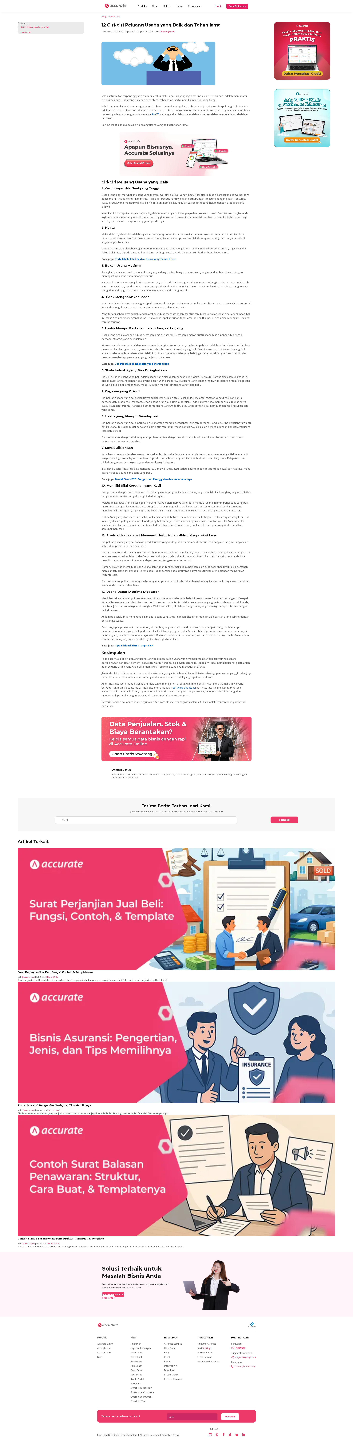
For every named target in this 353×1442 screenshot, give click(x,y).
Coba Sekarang (237, 6)
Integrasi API (170, 1365)
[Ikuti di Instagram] (210, 1434)
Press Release (205, 1356)
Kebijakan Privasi (170, 1434)
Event (167, 1356)
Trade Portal (137, 1379)
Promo (167, 1361)
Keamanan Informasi (208, 1361)
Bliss (99, 1356)
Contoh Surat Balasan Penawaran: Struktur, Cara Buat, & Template (61, 1238)
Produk (142, 6)
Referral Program (173, 1379)
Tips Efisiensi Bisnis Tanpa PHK (134, 645)
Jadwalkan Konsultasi (113, 1294)
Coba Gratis (108, 1297)
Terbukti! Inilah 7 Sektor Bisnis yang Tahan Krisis (145, 259)
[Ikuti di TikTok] (230, 1434)
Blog (103, 16)
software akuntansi (184, 687)
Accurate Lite (104, 1348)
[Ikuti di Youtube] (237, 1434)
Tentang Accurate (207, 1343)
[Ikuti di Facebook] (223, 1434)
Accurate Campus (173, 1343)
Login (219, 6)
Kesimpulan (26, 32)
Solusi (167, 6)
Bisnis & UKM (114, 16)
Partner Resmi (205, 1352)
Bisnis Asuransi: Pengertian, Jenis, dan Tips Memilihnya (54, 1105)
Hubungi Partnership (245, 1366)
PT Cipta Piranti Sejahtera (124, 1434)
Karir (204, 1348)
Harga (179, 6)
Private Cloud (171, 1374)
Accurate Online (105, 1343)
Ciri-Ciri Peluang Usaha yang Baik (35, 27)
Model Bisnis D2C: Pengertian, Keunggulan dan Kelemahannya (153, 479)
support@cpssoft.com (245, 1357)
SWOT (155, 114)
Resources (194, 6)
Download (169, 1370)
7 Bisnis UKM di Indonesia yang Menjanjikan (142, 363)
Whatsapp (240, 1347)
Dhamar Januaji (167, 31)
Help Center (170, 1348)
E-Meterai (136, 1383)
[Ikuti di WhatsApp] (217, 1434)
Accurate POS (104, 1352)
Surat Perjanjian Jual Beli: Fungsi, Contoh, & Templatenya (55, 972)
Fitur (155, 6)
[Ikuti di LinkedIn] (243, 1434)
